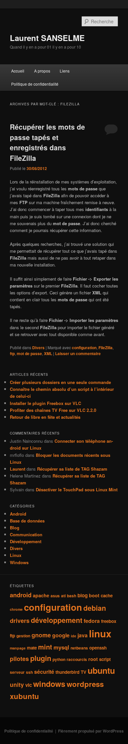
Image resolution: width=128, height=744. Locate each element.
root (93, 659)
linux (100, 633)
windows (49, 683)
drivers (20, 620)
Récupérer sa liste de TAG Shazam (72, 469)
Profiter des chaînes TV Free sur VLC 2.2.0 (53, 410)
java (82, 635)
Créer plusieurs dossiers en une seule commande (60, 382)
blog (82, 595)
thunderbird (67, 672)
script (105, 659)
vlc (28, 685)
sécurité (44, 671)
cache (107, 595)
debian (94, 608)
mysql (61, 647)
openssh (98, 648)
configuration (84, 348)
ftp (12, 353)
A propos (42, 71)
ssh (29, 672)
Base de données (27, 521)
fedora (92, 621)
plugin (40, 658)
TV (83, 672)
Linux (15, 555)
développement (56, 620)
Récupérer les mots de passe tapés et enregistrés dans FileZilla (47, 142)
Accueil (17, 71)
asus (55, 596)
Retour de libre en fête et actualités (45, 417)
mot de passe (29, 353)
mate (32, 648)
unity (17, 684)
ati (63, 596)
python (59, 659)
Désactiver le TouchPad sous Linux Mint (76, 489)
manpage (18, 648)
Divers (38, 348)
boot (94, 595)
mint (45, 646)
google (61, 635)
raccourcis (77, 659)
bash (71, 596)
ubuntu (101, 670)
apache (41, 595)
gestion (23, 636)
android (21, 594)
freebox (108, 621)
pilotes (19, 658)
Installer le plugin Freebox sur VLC (45, 403)
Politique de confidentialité (34, 84)
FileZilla (105, 348)
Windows (19, 562)
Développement (25, 541)
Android (18, 514)
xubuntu (24, 696)
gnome (41, 635)
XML (48, 353)
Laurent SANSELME (47, 37)
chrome (16, 609)
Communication (26, 534)
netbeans (79, 648)
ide (73, 635)
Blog (14, 527)
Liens (65, 71)
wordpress (85, 684)
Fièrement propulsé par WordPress (91, 731)
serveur (17, 672)
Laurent (17, 469)
